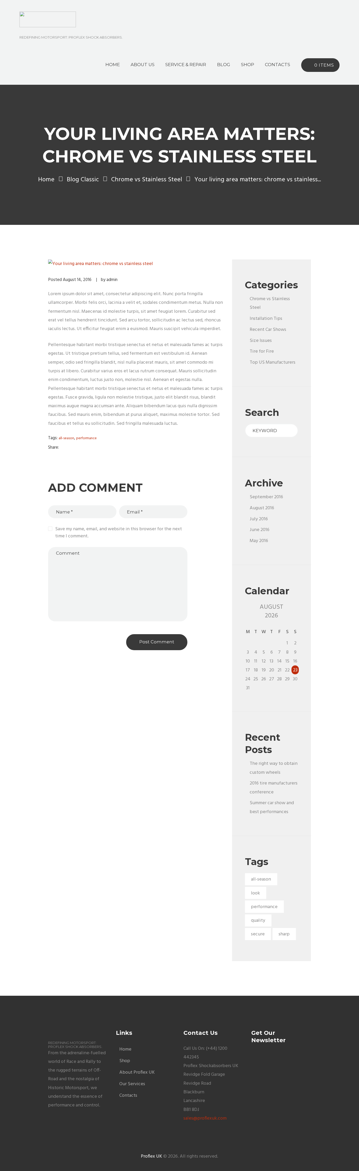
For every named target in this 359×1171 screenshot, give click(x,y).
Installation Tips (266, 318)
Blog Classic (83, 180)
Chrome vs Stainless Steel (146, 180)
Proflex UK (151, 1156)
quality (258, 920)
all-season (66, 438)
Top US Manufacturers (272, 362)
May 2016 (259, 541)
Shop (124, 1061)
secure (258, 934)
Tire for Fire (262, 351)
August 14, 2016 (77, 279)
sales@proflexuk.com (205, 1118)
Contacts (128, 1095)
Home (46, 180)
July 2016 (259, 519)
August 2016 (262, 508)
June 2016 (259, 530)
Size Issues (261, 341)
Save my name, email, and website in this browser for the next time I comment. (118, 533)
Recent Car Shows (268, 329)
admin (111, 279)
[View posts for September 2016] (248, 611)
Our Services (132, 1084)
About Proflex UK (137, 1072)
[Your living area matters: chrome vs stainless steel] (136, 263)
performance (86, 438)
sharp (284, 934)
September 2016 (266, 497)
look (255, 893)
